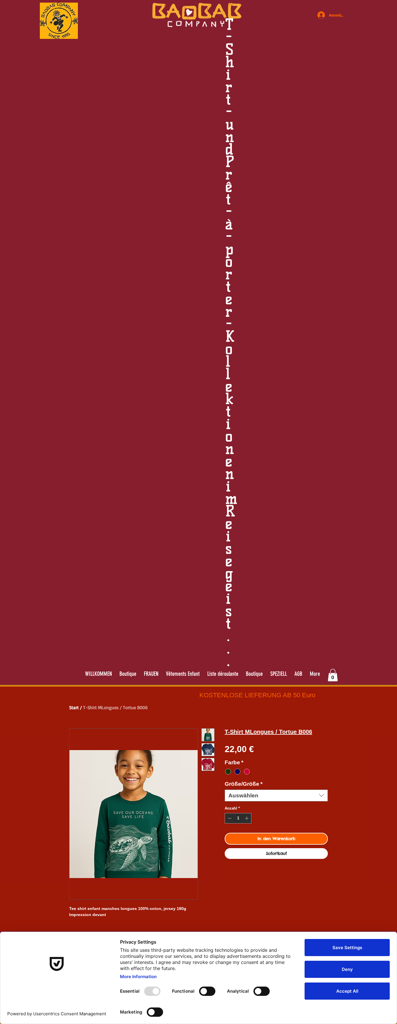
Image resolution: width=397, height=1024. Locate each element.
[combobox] (276, 795)
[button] (222, 674)
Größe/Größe (243, 784)
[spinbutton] (238, 818)
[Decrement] (229, 818)
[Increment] (247, 818)
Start (74, 707)
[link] (333, 675)
